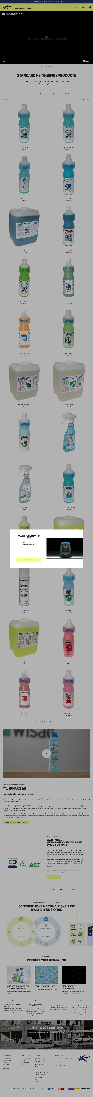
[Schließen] (80, 531)
